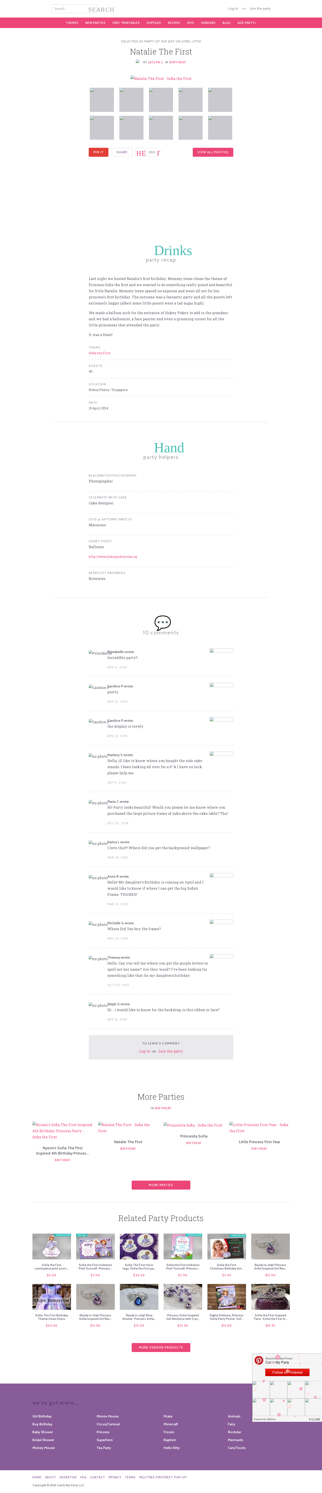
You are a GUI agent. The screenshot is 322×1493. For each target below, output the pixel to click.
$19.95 (270, 1325)
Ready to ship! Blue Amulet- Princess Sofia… (139, 1317)
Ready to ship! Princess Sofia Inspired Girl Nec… (270, 1266)
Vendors (208, 23)
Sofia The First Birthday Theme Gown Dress (51, 1317)
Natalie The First (128, 1141)
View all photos (213, 152)
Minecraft (171, 1424)
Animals (234, 1416)
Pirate (168, 1416)
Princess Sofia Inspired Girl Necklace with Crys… (183, 1317)
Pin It (99, 152)
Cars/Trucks (237, 1448)
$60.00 (52, 1325)
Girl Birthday (41, 1416)
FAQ (83, 1477)
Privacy (115, 1477)
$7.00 (95, 1275)
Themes (72, 23)
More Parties (161, 1185)
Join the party (260, 8)
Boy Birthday (42, 1424)
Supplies (154, 23)
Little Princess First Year (259, 1141)
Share (122, 152)
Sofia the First (100, 353)
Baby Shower (42, 1432)
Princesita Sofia (193, 1136)
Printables (126, 23)
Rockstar (234, 1432)
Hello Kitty (172, 1448)
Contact (97, 1477)
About (50, 1477)
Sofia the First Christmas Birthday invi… (226, 1266)
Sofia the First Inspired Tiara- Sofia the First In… (270, 1317)
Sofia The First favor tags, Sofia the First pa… (139, 1266)
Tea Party (104, 1448)
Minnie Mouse (108, 1416)
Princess (103, 1432)
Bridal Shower (43, 1440)
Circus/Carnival (108, 1424)
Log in (233, 8)
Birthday (178, 62)
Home (37, 1477)
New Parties (95, 23)
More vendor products (161, 1347)
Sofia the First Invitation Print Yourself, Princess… (95, 1266)
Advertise (68, 1477)
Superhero (105, 1440)
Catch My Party (161, 9)
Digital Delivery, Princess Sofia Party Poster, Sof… (227, 1317)
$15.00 (226, 1325)
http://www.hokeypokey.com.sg (113, 557)
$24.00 (139, 1275)
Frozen (169, 1432)
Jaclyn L (156, 62)
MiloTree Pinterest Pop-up (163, 1477)
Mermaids (235, 1440)
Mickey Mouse (43, 1448)
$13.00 (270, 1275)
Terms (130, 1477)
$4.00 (52, 1275)
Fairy (231, 1424)
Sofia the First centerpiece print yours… (52, 1266)
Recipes (174, 23)
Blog (227, 23)
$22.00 (183, 1325)
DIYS (190, 23)
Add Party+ (247, 23)
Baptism (170, 1440)
